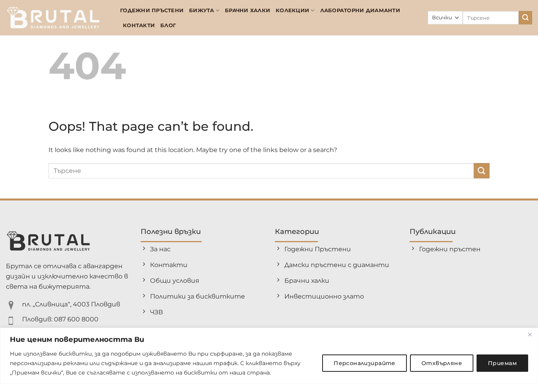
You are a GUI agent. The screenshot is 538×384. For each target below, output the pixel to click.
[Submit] (525, 17)
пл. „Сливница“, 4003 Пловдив (71, 304)
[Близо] (529, 334)
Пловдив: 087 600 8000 (60, 319)
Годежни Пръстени (152, 10)
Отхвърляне (441, 363)
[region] (269, 356)
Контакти (139, 25)
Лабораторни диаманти (360, 10)
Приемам (502, 363)
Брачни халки (247, 10)
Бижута (201, 10)
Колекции (292, 10)
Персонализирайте (364, 363)
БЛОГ (168, 25)
